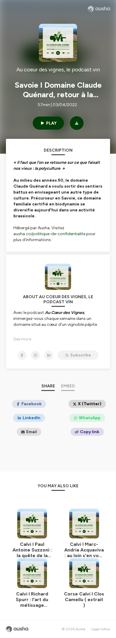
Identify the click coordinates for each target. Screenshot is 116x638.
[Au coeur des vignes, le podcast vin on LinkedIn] (48, 355)
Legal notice (100, 629)
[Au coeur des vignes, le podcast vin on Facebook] (22, 355)
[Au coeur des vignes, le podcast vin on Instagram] (35, 355)
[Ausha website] (99, 9)
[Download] (77, 123)
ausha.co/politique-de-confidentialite (49, 233)
